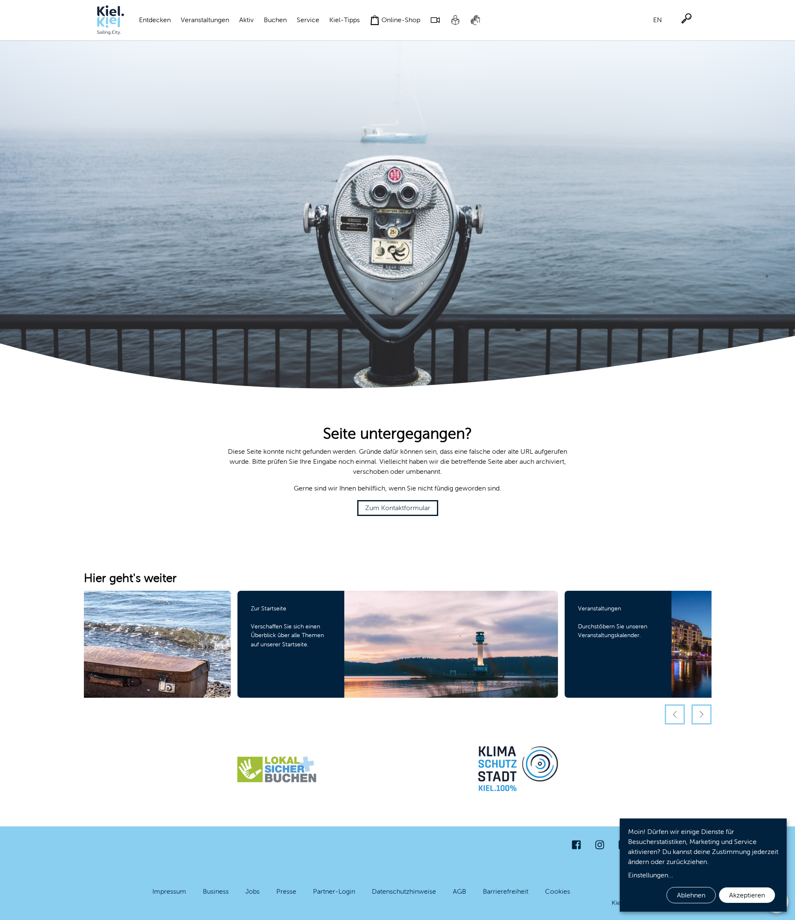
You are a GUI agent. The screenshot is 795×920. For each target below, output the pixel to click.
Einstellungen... (650, 875)
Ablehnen (691, 895)
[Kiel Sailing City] (110, 20)
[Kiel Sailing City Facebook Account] (576, 845)
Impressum (169, 891)
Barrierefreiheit (505, 891)
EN (657, 19)
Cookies (557, 891)
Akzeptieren (747, 895)
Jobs (252, 891)
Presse (286, 891)
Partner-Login (334, 891)
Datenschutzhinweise (404, 891)
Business (216, 891)
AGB (459, 891)
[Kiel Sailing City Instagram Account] (600, 845)
